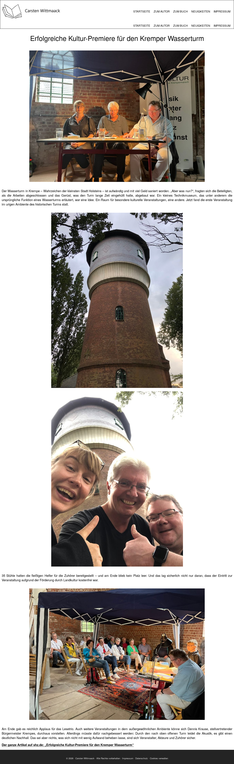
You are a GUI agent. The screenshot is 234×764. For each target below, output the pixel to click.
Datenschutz (141, 758)
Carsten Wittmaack (84, 758)
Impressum (127, 758)
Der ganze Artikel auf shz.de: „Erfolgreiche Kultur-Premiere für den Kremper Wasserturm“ (68, 744)
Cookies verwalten (159, 758)
